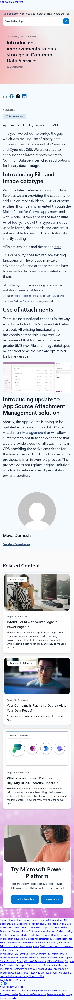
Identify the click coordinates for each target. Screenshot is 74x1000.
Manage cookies (9, 994)
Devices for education (38, 938)
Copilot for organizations (30, 923)
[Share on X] (18, 96)
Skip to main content (11, 1)
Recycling (66, 994)
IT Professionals (14, 116)
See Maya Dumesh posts (16, 544)
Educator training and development (19, 946)
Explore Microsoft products (15, 927)
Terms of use (26, 994)
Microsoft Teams (38, 957)
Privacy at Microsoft (40, 972)
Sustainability (36, 976)
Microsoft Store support (33, 931)
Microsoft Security (24, 953)
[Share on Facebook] (11, 96)
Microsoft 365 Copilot (60, 957)
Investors (57, 972)
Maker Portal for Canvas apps (26, 211)
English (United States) (12, 980)
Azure (20, 961)
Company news (19, 972)
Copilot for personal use (58, 923)
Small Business (8, 961)
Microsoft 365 (60, 953)
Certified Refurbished (11, 935)
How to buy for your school (55, 942)
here (57, 247)
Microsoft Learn (55, 961)
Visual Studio (44, 968)
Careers (56, 968)
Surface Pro (6, 920)
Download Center (9, 931)
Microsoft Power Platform (14, 957)
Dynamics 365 (43, 953)
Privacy (63, 990)
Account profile (58, 927)
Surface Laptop (21, 920)
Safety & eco (54, 994)
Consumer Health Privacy (14, 990)
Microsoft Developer (35, 961)
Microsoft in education (12, 938)
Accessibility (22, 976)
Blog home (12, 13)
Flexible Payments (60, 935)
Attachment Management (23, 432)
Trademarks (39, 994)
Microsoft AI (7, 953)
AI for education (9, 950)
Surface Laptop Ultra (42, 920)
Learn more (52, 899)
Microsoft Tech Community (42, 965)
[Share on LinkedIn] (24, 96)
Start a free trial (25, 899)
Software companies (25, 968)
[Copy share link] (5, 96)
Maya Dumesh (16, 67)
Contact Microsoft (48, 990)
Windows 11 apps (40, 927)
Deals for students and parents (56, 946)
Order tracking (64, 931)
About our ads (8, 998)
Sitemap (33, 990)
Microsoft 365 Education (25, 942)
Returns (51, 931)
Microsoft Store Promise (37, 935)
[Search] (66, 21)
